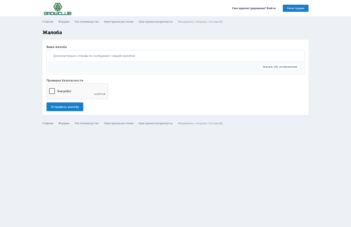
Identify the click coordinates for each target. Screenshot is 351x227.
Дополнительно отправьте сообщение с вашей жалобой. (93, 56)
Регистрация (295, 8)
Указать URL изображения (280, 66)
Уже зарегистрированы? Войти (254, 8)
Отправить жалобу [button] (65, 107)
